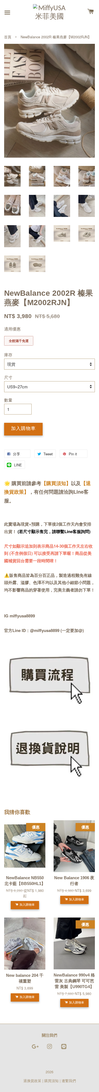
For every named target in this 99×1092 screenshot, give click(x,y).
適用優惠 (12, 329)
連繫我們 (69, 1080)
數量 (8, 400)
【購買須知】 (56, 483)
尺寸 (8, 377)
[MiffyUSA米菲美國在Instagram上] (49, 1048)
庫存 (8, 354)
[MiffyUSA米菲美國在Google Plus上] (35, 1048)
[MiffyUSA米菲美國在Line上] (64, 1048)
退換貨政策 (32, 1080)
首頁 (7, 36)
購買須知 (51, 1080)
